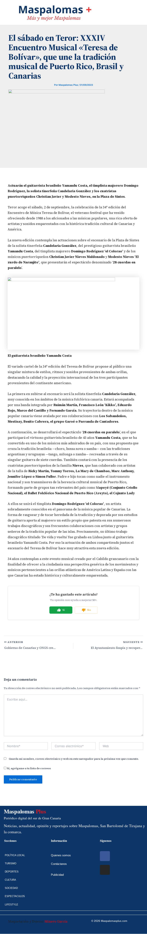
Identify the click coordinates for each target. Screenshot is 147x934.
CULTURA (10, 879)
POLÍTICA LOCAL (15, 855)
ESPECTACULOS (15, 896)
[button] (3, 12)
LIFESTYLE (11, 904)
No (89, 610)
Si (63, 610)
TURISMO (10, 863)
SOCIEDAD (11, 888)
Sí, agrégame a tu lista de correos (28, 768)
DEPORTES (12, 871)
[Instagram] (105, 870)
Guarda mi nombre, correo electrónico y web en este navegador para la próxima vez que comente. (74, 759)
